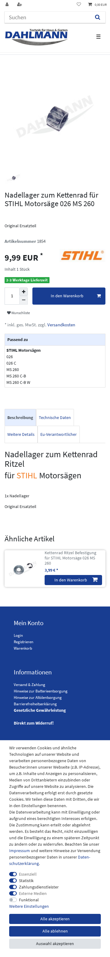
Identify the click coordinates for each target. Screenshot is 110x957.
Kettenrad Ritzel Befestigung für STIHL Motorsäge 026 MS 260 (70, 558)
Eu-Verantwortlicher (58, 434)
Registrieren (23, 642)
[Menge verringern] (23, 300)
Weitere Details (21, 434)
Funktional (29, 900)
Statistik (26, 880)
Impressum (19, 850)
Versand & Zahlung (29, 684)
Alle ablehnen (55, 931)
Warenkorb (23, 648)
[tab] (20, 417)
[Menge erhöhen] (23, 291)
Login (18, 635)
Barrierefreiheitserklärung (35, 704)
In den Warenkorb (67, 296)
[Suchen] (97, 17)
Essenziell (28, 874)
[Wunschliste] (78, 4)
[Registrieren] (20, 4)
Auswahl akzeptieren (55, 943)
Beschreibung (20, 417)
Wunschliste (20, 312)
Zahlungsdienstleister (39, 887)
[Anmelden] (7, 4)
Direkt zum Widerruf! (34, 723)
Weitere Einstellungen (29, 906)
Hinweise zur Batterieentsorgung (41, 691)
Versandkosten (60, 325)
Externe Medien (33, 893)
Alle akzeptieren (55, 919)
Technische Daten (55, 417)
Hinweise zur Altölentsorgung (38, 697)
